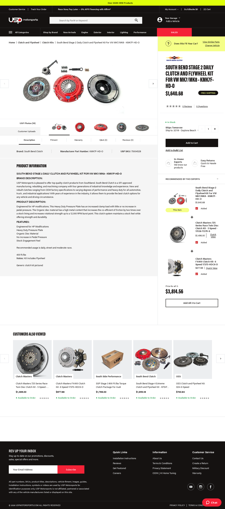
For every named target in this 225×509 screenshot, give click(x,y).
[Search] (136, 20)
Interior (110, 32)
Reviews (117, 463)
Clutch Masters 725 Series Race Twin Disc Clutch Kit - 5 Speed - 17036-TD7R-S (206, 226)
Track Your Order (38, 9)
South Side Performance (108, 376)
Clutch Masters (24, 376)
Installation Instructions (124, 458)
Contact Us (197, 458)
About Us (157, 458)
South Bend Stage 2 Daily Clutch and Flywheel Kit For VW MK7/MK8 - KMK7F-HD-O (206, 193)
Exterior (97, 32)
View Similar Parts (211, 41)
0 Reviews (187, 106)
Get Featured (119, 468)
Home (12, 42)
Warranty (196, 473)
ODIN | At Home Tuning (164, 473)
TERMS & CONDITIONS (198, 505)
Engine (84, 32)
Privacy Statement (162, 468)
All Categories (22, 32)
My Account (170, 9)
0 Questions (202, 106)
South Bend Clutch (146, 376)
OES (178, 376)
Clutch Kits (48, 42)
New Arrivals (69, 32)
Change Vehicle (212, 45)
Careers (117, 473)
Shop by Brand (50, 32)
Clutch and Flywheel (28, 42)
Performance (140, 32)
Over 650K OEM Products (120, 2)
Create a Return (200, 463)
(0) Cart (207, 9)
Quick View (213, 235)
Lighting (124, 32)
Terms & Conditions (162, 463)
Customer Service (17, 9)
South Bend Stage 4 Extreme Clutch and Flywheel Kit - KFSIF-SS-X (152, 385)
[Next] (153, 83)
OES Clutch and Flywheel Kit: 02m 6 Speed (190, 385)
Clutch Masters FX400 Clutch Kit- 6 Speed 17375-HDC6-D (206, 261)
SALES (174, 32)
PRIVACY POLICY (177, 505)
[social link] (190, 486)
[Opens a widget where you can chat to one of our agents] (211, 502)
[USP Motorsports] (26, 20)
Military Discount (200, 468)
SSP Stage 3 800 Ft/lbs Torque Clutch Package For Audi (111, 385)
